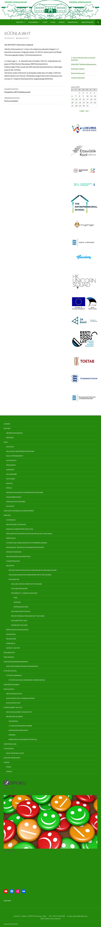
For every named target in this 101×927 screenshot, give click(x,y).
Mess (15, 598)
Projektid (10, 566)
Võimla (9, 488)
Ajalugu (9, 483)
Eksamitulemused (77, 73)
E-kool (53, 22)
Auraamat (10, 469)
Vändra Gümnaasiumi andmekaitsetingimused (24, 492)
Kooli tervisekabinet (14, 456)
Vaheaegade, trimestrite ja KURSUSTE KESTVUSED (25, 547)
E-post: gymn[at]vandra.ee (77, 916)
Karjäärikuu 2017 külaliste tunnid (17, 90)
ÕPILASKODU (11, 465)
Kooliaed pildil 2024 (19, 620)
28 (76, 106)
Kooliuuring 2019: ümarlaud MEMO (20, 698)
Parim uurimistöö (12, 99)
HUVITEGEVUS (11, 460)
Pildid (8, 767)
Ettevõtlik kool (10, 671)
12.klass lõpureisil (78, 78)
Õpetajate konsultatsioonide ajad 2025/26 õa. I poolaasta (29, 534)
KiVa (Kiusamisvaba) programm (16, 662)
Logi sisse (7, 900)
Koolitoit (10, 447)
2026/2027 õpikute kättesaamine (83, 64)
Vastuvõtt (20, 22)
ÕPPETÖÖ (7, 515)
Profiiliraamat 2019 (14, 694)
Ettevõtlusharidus (14, 675)
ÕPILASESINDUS (9, 652)
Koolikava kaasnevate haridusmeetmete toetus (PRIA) (30, 575)
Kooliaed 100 (14, 579)
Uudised (7, 424)
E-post (45, 22)
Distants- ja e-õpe (13, 648)
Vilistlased (10, 479)
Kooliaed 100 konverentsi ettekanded (26, 584)
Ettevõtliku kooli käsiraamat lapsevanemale (27, 680)
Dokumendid (33, 22)
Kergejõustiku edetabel (15, 502)
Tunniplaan (11, 520)
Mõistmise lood (10, 744)
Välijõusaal (13, 721)
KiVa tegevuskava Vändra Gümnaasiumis (22, 666)
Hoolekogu (11, 634)
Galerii (6, 762)
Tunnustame (9, 748)
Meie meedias (9, 657)
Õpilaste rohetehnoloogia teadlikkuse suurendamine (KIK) (33, 570)
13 (73, 99)
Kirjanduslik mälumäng (18, 730)
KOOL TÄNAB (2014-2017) (15, 753)
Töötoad (17, 602)
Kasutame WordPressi (11, 924)
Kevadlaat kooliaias (19, 625)
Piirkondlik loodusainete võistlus (23, 739)
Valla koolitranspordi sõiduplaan (20, 451)
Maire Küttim (23, 38)
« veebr (81, 111)
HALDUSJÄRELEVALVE (13, 497)
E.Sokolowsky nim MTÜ (13, 707)
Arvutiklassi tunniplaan (16, 524)
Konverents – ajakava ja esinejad (24, 593)
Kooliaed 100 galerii (19, 588)
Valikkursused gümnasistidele (18, 556)
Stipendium (10, 643)
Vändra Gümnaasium (14, 433)
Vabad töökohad (87, 22)
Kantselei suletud (77, 69)
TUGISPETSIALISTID (13, 561)
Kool (6, 442)
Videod (9, 771)
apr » (87, 111)
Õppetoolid (11, 538)
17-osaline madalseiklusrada (20, 726)
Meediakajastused (21, 607)
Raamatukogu (73, 22)
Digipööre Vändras (11, 684)
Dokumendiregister (12, 758)
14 (76, 99)
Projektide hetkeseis (14, 716)
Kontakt (7, 428)
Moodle (62, 22)
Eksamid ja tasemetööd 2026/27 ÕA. (19, 529)
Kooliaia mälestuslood (20, 611)
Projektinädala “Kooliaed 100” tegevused (27, 616)
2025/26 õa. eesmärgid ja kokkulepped (19, 511)
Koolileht (10, 506)
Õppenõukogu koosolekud (17, 630)
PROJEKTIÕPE (11, 639)
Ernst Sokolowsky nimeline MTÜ (19, 712)
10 (87, 96)
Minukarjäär (11, 474)
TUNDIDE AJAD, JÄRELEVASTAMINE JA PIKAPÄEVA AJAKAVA (26, 543)
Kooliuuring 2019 (13, 703)
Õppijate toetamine (13, 552)
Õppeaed (12, 735)
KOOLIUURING (9, 689)
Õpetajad (10, 437)
